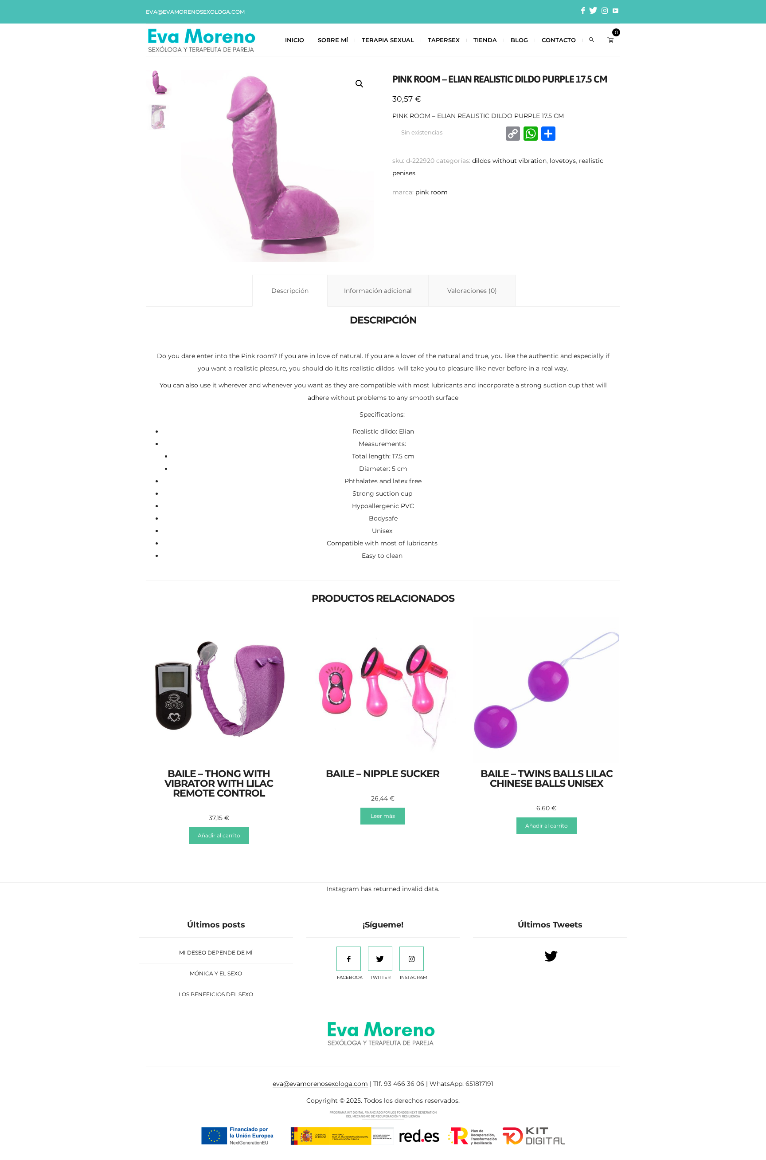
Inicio (294, 39)
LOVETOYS (563, 161)
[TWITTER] (380, 959)
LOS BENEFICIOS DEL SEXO (216, 994)
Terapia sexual (388, 39)
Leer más (383, 816)
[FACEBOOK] (348, 959)
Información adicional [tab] (378, 291)
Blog (519, 39)
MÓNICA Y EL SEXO (216, 973)
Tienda (485, 39)
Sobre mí (333, 39)
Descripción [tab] (290, 291)
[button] (359, 84)
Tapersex (444, 39)
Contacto (559, 39)
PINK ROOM (431, 192)
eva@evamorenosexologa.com (195, 11)
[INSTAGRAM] (411, 959)
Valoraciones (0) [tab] (472, 291)
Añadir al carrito (219, 835)
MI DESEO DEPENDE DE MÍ (216, 952)
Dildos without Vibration (509, 161)
